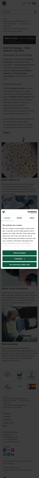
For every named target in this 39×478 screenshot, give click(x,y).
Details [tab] (19, 218)
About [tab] (32, 218)
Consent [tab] (7, 218)
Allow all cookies (19, 253)
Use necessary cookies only (19, 264)
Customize (18, 259)
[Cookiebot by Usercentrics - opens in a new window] (28, 212)
